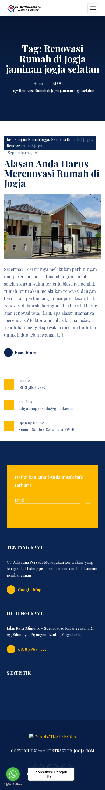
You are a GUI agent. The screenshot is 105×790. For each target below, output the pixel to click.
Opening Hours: (31, 422)
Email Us (25, 401)
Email (19, 500)
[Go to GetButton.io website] (13, 784)
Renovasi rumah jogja (24, 145)
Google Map (29, 589)
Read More (26, 352)
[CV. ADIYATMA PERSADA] (24, 8)
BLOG (57, 83)
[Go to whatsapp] (13, 774)
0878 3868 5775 (31, 387)
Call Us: (24, 381)
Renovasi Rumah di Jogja (71, 139)
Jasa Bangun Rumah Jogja (28, 139)
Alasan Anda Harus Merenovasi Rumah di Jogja (51, 173)
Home (38, 83)
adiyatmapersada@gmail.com (45, 408)
